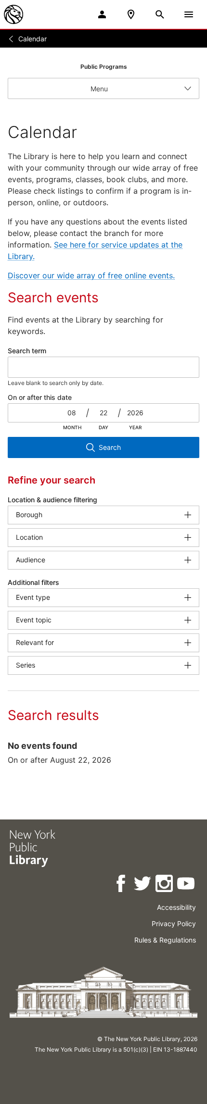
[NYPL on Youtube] (186, 885)
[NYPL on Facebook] (121, 885)
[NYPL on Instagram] (164, 885)
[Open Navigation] (188, 14)
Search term (27, 351)
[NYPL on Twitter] (143, 885)
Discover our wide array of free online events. (91, 275)
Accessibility (176, 907)
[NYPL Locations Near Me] (130, 14)
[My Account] (102, 14)
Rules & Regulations (165, 940)
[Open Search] (159, 14)
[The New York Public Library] (13, 14)
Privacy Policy (174, 923)
